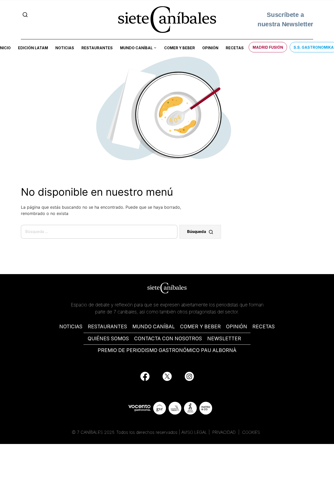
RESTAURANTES (107, 327)
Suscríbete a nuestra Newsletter (285, 19)
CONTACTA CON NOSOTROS (168, 339)
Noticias (64, 48)
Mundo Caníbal (136, 48)
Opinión (210, 48)
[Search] (25, 15)
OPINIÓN (236, 327)
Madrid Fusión (268, 47)
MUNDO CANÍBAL (153, 327)
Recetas (235, 48)
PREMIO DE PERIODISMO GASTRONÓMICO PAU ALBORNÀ (167, 350)
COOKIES (251, 432)
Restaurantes (97, 48)
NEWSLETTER (224, 339)
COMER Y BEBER (200, 327)
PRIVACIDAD (224, 432)
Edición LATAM (33, 48)
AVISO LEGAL (194, 432)
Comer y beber (179, 48)
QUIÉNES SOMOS (108, 339)
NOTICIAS (70, 327)
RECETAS (263, 327)
